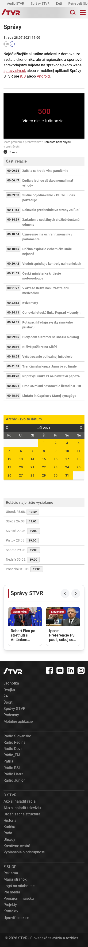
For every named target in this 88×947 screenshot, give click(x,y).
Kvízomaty (30, 303)
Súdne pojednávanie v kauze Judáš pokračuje (48, 197)
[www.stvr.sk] (13, 671)
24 (67, 467)
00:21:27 (13, 288)
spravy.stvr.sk (15, 70)
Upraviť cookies (16, 918)
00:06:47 (13, 180)
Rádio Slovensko (17, 736)
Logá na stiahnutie (19, 886)
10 (67, 451)
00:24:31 (13, 322)
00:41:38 (13, 366)
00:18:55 (13, 249)
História (10, 820)
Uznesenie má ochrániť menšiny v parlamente (47, 236)
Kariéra (9, 826)
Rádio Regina (15, 742)
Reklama (11, 873)
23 (55, 467)
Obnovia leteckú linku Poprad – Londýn (51, 312)
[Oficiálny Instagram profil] (81, 670)
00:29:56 (13, 337)
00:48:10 (13, 395)
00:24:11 (13, 312)
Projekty (10, 905)
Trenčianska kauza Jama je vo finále (49, 366)
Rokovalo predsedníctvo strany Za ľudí (50, 210)
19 (9, 467)
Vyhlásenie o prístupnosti (24, 852)
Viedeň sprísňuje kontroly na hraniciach (51, 264)
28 (32, 475)
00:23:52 (13, 302)
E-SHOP (10, 867)
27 (21, 475)
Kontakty (11, 911)
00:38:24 (13, 356)
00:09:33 (13, 195)
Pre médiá (12, 892)
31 (67, 475)
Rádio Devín (13, 748)
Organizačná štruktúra (22, 814)
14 (32, 459)
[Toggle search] (72, 12)
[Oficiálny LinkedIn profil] (70, 670)
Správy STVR (40, 3)
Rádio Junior (14, 780)
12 (9, 459)
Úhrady (9, 839)
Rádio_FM (12, 755)
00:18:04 (13, 234)
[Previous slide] (65, 593)
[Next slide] (75, 593)
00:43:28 (13, 376)
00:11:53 (13, 209)
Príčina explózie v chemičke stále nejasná (47, 251)
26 (9, 475)
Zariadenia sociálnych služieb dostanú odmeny (51, 222)
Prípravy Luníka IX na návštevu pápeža (51, 376)
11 (78, 451)
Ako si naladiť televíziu (22, 808)
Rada (8, 833)
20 (21, 467)
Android (43, 76)
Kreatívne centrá (17, 846)
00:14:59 (13, 219)
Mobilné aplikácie (18, 721)
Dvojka (9, 690)
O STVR (10, 795)
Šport (8, 702)
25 (78, 467)
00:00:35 (13, 170)
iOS (23, 76)
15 (44, 459)
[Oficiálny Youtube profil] (60, 670)
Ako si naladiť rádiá (20, 801)
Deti (59, 3)
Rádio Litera (13, 774)
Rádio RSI (12, 768)
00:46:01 (13, 386)
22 (44, 467)
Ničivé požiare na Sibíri (39, 347)
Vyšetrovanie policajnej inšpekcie (47, 356)
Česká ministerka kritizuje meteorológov (41, 276)
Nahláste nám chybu (57, 142)
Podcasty (11, 715)
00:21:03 (13, 273)
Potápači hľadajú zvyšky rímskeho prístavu (47, 324)
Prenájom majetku (19, 898)
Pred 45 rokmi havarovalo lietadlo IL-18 (51, 386)
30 (55, 475)
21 (32, 467)
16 (55, 459)
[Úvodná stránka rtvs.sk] (11, 12)
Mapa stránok (15, 879)
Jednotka (11, 683)
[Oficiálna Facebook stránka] (49, 670)
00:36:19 (13, 346)
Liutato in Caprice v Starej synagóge (49, 396)
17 (67, 459)
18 (78, 459)
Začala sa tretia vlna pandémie (45, 171)
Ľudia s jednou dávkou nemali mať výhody (47, 183)
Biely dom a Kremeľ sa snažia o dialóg (50, 337)
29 (44, 475)
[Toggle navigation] (82, 12)
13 (21, 459)
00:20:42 (13, 263)
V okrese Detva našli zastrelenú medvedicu (45, 290)
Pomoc (13, 152)
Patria (8, 761)
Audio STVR (16, 3)
